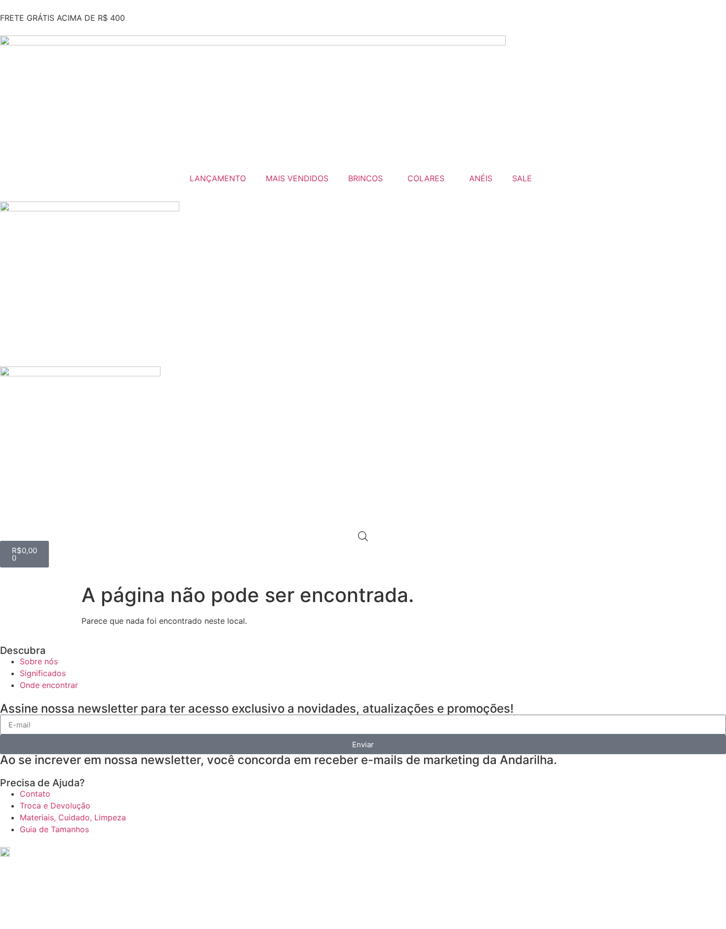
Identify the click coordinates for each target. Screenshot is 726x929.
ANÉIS (480, 178)
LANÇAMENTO (218, 178)
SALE (522, 178)
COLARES (425, 178)
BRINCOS (365, 178)
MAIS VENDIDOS (297, 178)
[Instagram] (17, 859)
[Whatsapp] (12, 898)
